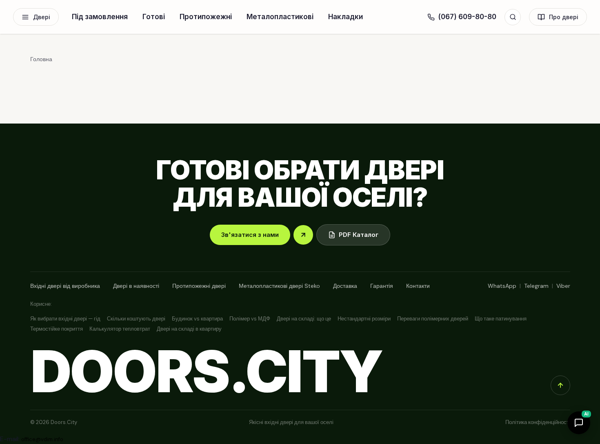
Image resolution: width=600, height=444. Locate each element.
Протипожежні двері (199, 285)
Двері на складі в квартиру (189, 328)
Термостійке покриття (56, 328)
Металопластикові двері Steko (279, 285)
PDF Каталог (358, 235)
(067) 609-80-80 (467, 17)
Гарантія (381, 285)
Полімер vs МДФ (249, 318)
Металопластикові (280, 17)
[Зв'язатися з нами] (303, 235)
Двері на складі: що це (304, 318)
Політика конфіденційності (537, 422)
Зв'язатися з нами (250, 235)
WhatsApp (502, 285)
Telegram (536, 285)
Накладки (345, 17)
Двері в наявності (136, 285)
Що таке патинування (501, 318)
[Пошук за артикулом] (512, 17)
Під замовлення (100, 17)
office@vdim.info (42, 439)
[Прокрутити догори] (560, 385)
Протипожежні (206, 17)
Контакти (418, 285)
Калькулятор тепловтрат (119, 328)
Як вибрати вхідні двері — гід (65, 318)
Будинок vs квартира (197, 318)
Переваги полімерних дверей (432, 318)
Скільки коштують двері (136, 318)
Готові (153, 17)
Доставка (345, 285)
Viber (563, 285)
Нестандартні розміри (364, 318)
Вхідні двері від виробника (65, 285)
